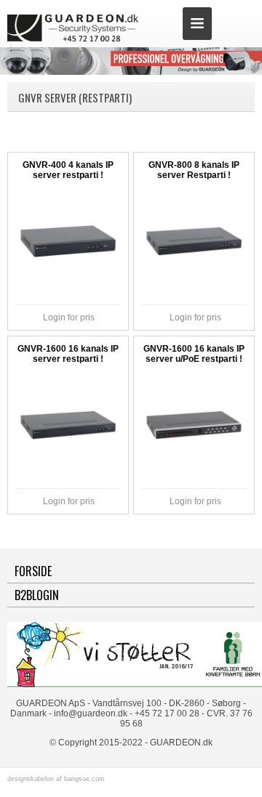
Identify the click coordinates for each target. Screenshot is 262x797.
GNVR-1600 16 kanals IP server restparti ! (68, 354)
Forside (33, 571)
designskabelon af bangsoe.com (56, 778)
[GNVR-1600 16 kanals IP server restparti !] (67, 425)
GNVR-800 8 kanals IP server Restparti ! (193, 170)
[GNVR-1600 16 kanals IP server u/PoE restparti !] (193, 425)
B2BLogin (37, 595)
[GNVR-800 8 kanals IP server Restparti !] (193, 241)
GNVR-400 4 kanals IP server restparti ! (68, 170)
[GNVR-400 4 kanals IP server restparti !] (67, 241)
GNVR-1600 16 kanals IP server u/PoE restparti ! (194, 354)
